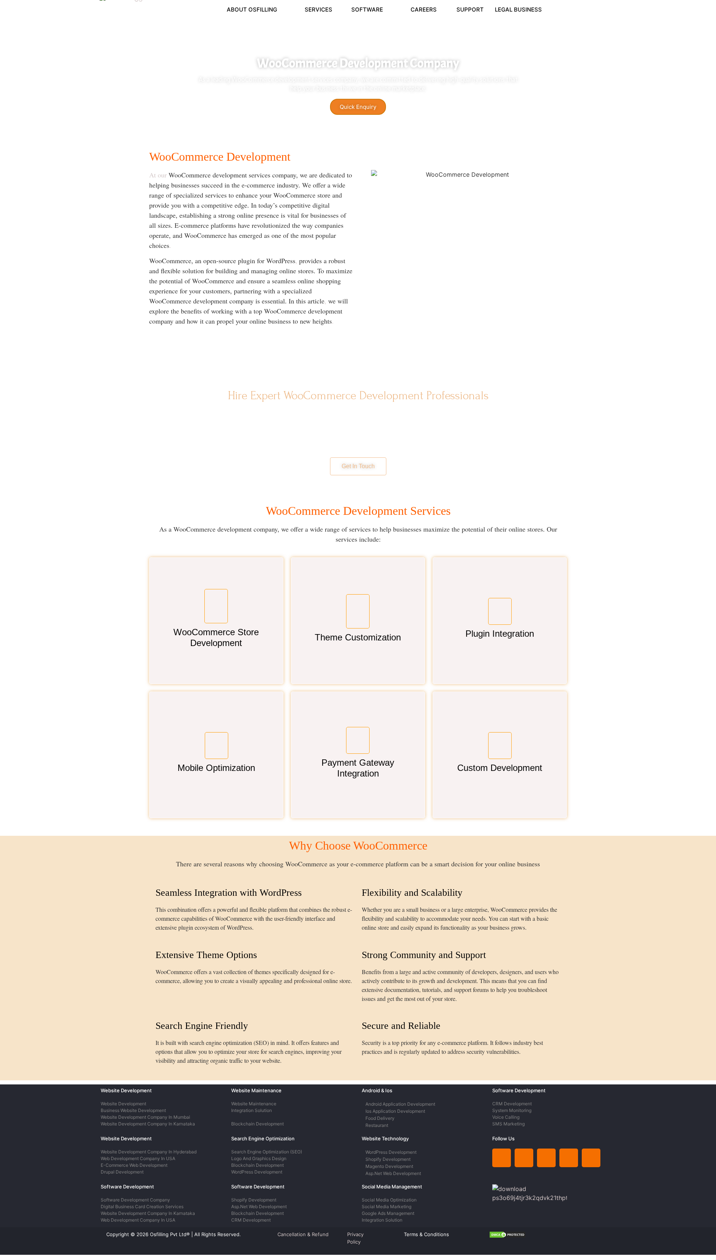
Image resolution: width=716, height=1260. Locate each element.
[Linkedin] (501, 1158)
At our (158, 174)
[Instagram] (524, 1158)
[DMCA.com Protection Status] (507, 1236)
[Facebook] (591, 1158)
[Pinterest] (568, 1158)
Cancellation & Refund (303, 1234)
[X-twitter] (546, 1158)
